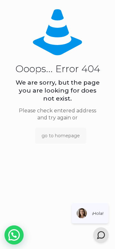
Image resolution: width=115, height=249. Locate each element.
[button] (14, 235)
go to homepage (61, 136)
